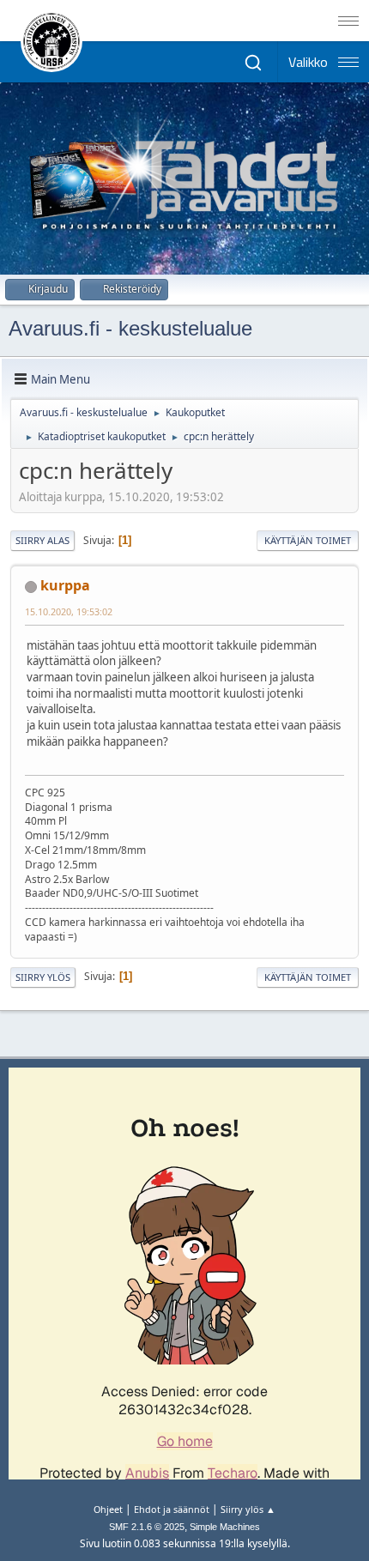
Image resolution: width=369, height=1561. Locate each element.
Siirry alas (42, 540)
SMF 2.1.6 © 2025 (146, 1527)
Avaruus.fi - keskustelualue (130, 328)
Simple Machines (225, 1527)
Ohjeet (108, 1509)
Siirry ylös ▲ (248, 1509)
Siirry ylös (42, 977)
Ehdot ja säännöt (171, 1509)
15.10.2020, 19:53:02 (68, 611)
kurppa (65, 585)
